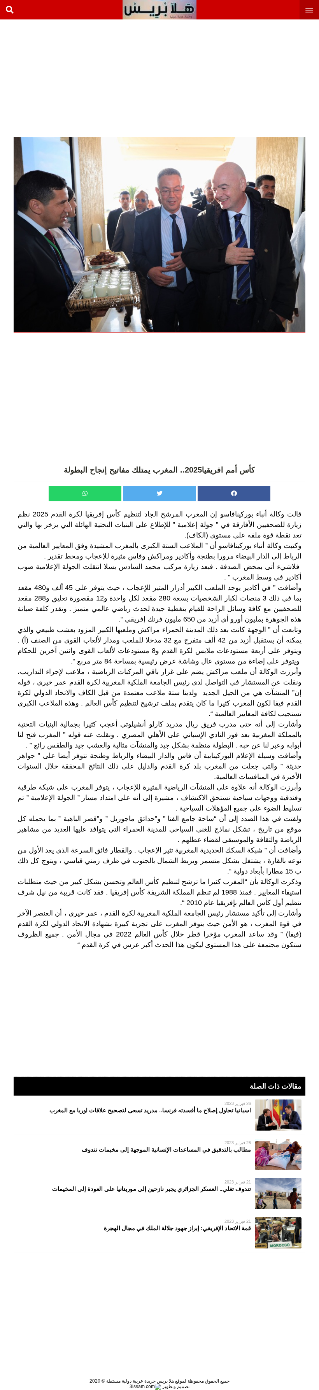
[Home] (159, 9)
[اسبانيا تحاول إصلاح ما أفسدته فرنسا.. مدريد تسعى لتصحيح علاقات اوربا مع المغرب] (159, 1115)
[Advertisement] (260, 77)
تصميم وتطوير (175, 1386)
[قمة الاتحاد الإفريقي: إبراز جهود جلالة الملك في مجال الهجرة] (159, 1232)
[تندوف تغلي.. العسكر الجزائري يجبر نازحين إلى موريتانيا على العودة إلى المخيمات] (159, 1193)
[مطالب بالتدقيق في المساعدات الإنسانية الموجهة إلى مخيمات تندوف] (159, 1154)
